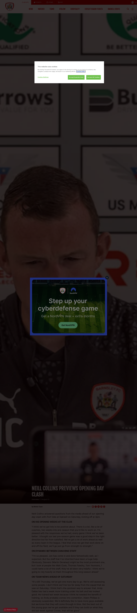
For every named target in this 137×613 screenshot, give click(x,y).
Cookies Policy (81, 71)
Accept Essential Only (76, 77)
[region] (69, 72)
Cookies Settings (43, 77)
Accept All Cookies (93, 77)
